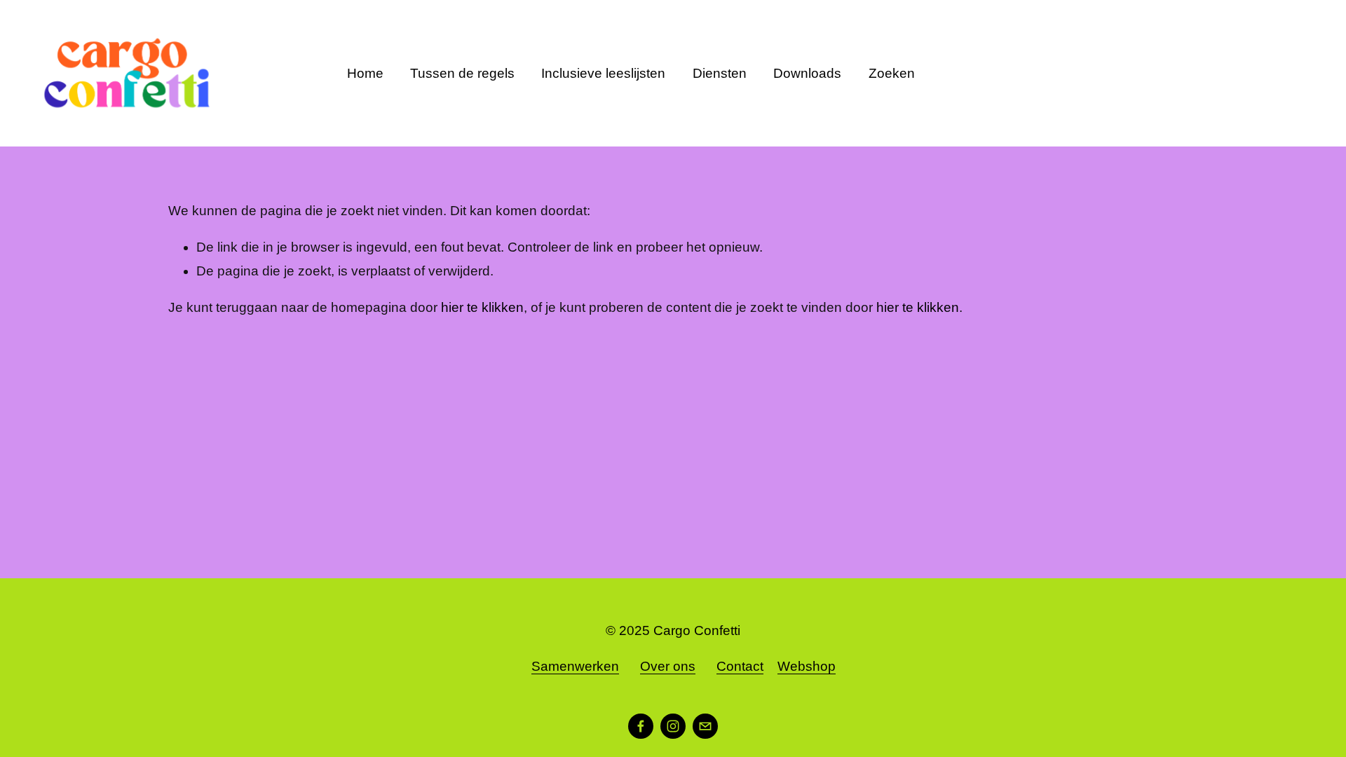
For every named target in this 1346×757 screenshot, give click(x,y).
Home (365, 73)
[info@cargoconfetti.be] (705, 726)
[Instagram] (673, 726)
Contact (739, 666)
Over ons (667, 666)
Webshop (806, 666)
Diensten (720, 73)
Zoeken (892, 73)
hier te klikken (482, 307)
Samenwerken (575, 666)
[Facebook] (640, 726)
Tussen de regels (462, 73)
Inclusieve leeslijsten (603, 73)
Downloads (807, 73)
